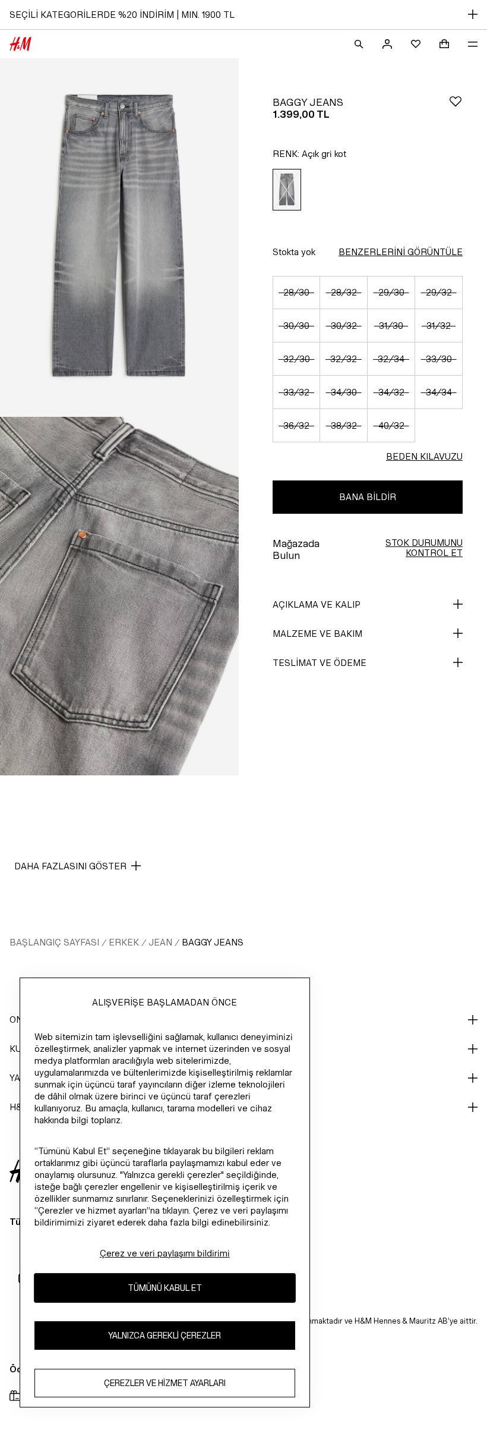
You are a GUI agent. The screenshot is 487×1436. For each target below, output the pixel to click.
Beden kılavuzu (424, 456)
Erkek (124, 942)
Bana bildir (367, 497)
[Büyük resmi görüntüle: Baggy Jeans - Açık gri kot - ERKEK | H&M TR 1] (119, 237)
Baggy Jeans (213, 942)
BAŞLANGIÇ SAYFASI (54, 942)
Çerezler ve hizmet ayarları (165, 1383)
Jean (160, 942)
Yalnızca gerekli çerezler (164, 1335)
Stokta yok (294, 252)
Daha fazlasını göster (70, 866)
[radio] (287, 190)
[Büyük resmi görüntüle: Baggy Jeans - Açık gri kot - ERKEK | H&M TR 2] (119, 596)
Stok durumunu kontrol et (424, 548)
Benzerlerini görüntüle (401, 252)
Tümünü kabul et (165, 1288)
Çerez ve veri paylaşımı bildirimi (165, 1253)
